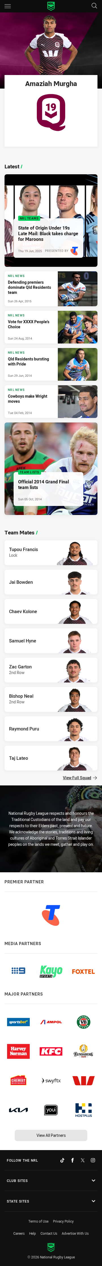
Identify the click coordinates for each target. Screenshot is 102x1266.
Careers (19, 1233)
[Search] (94, 6)
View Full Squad (77, 777)
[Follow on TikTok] (62, 1160)
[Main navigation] (8, 6)
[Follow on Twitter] (82, 1160)
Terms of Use (38, 1221)
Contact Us (49, 1233)
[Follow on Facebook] (72, 1160)
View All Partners (51, 1135)
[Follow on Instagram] (93, 1160)
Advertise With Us (75, 1233)
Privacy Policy (63, 1221)
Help (32, 1233)
